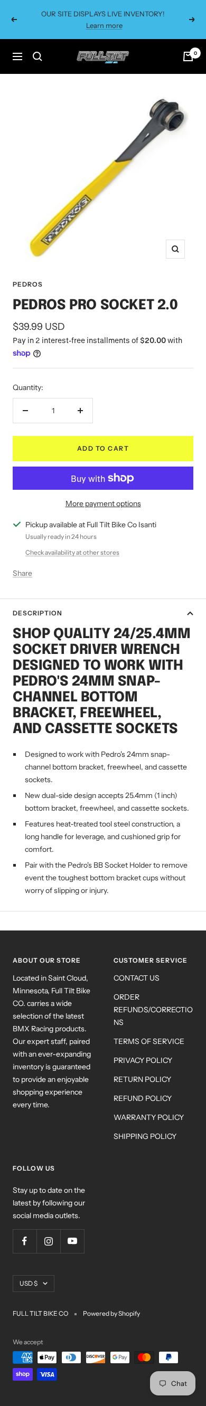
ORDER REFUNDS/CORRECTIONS (153, 1009)
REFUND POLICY (143, 1098)
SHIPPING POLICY (145, 1136)
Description (37, 613)
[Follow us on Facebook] (24, 1241)
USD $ (29, 1283)
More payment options (103, 503)
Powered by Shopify (111, 1313)
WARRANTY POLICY (149, 1117)
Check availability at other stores (72, 552)
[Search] (37, 56)
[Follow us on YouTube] (72, 1241)
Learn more (104, 25)
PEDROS (28, 284)
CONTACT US (137, 978)
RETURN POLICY (142, 1079)
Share (22, 573)
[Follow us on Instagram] (48, 1241)
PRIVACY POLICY (143, 1060)
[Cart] (188, 56)
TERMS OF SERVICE (149, 1041)
